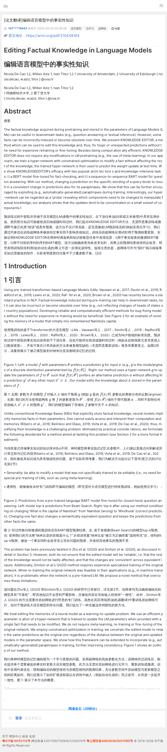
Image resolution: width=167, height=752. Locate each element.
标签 (25, 736)
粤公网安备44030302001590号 (110, 741)
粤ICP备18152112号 (16, 741)
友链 (32, 736)
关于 (5, 736)
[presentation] (40, 365)
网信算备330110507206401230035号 (58, 741)
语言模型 (76, 28)
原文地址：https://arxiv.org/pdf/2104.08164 (43, 35)
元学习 (90, 28)
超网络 (102, 28)
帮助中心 (15, 736)
